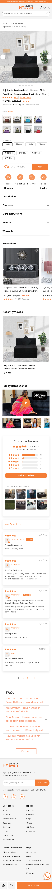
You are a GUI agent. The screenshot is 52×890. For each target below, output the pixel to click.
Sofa (5, 810)
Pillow (5, 831)
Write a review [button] (26, 475)
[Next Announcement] (47, 1)
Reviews (30, 814)
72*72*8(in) (8, 158)
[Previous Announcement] (4, 1)
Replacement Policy (12, 860)
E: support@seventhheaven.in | (17, 790)
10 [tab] (32, 85)
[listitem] (26, 1)
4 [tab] (23, 85)
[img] (10, 535)
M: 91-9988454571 (39, 790)
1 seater (7, 144)
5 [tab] (25, 85)
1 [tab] (19, 85)
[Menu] (3, 7)
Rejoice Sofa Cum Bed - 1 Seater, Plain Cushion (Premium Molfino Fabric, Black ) (20, 367)
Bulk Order (31, 831)
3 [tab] (22, 85)
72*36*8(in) (9, 153)
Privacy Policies (9, 852)
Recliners (7, 827)
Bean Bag (7, 823)
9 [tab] (31, 85)
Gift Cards (30, 827)
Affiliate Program (33, 860)
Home (4, 23)
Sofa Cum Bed (9, 818)
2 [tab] (20, 85)
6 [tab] (26, 85)
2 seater (19, 144)
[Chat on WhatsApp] (47, 876)
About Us (30, 810)
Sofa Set (6, 814)
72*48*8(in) (22, 153)
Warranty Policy (10, 864)
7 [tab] (28, 85)
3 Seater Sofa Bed (17, 23)
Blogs (28, 818)
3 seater (30, 144)
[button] (7, 97)
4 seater (42, 144)
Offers (29, 823)
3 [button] (27, 678)
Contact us (31, 852)
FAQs (28, 856)
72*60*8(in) (36, 153)
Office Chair (8, 835)
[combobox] (26, 13)
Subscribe (42, 783)
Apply (40, 167)
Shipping (18, 104)
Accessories (8, 839)
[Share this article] (3, 885)
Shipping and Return (12, 856)
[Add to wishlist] (11, 885)
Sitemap (30, 873)
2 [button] (23, 678)
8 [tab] (29, 85)
